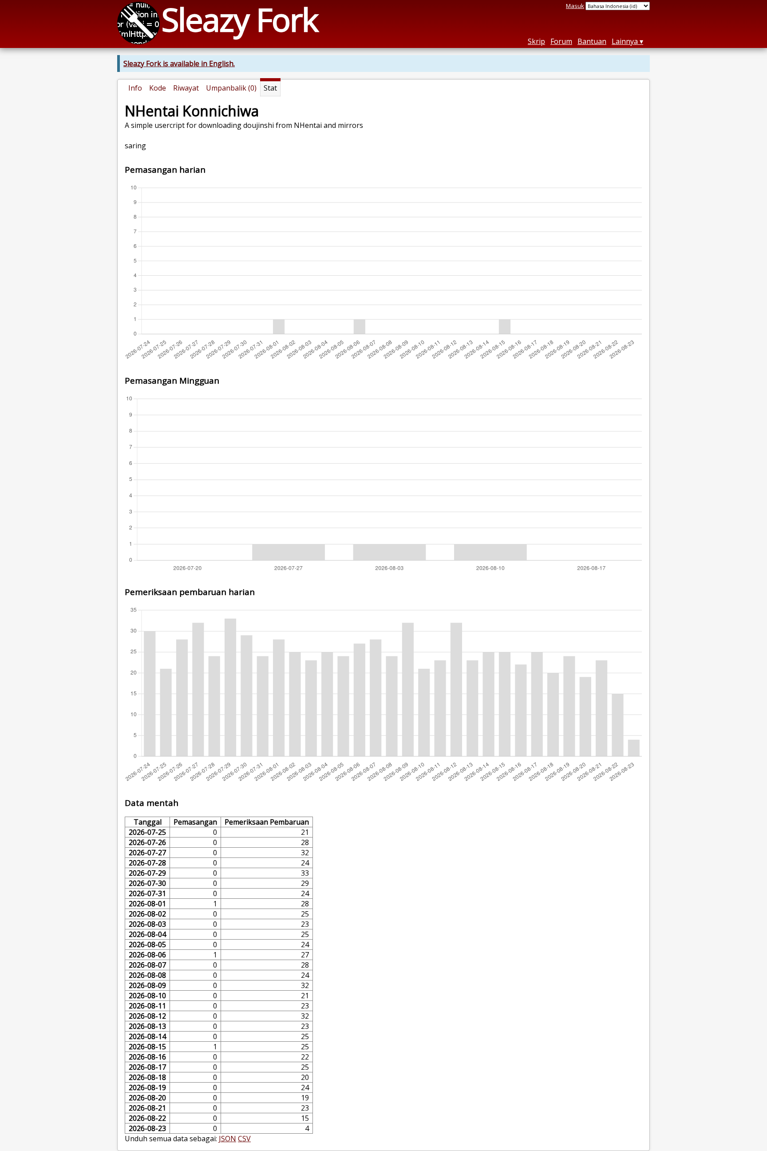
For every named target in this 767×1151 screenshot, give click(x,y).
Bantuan (591, 41)
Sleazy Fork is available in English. (179, 63)
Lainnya (625, 41)
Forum (561, 41)
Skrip (536, 41)
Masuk (575, 6)
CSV (244, 1138)
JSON (227, 1138)
